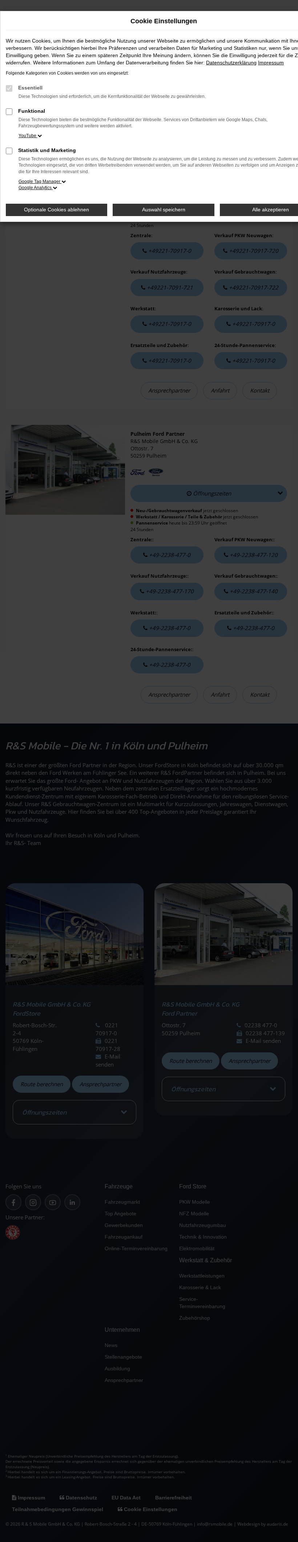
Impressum (271, 62)
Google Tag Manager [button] (40, 181)
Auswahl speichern (163, 209)
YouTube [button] (28, 135)
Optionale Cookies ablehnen (56, 209)
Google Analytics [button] (36, 187)
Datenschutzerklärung (231, 62)
